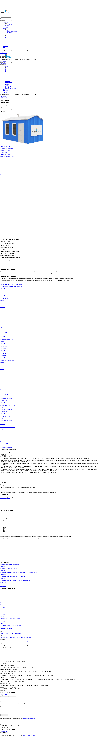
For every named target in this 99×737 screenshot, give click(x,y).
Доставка (7, 39)
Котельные (7, 30)
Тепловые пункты (8, 32)
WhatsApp (19, 688)
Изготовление (8, 38)
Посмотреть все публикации (6, 590)
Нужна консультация (47, 671)
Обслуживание (8, 42)
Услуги (4, 34)
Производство (5, 667)
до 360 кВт (4, 671)
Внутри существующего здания (19, 679)
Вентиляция (10, 675)
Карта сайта (19, 633)
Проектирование (8, 37)
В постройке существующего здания (34, 679)
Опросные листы (8, 24)
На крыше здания (47, 679)
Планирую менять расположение (58, 679)
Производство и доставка (14, 667)
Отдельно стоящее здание (7, 679)
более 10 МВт (39, 671)
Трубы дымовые (8, 33)
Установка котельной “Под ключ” (27, 667)
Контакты (5, 48)
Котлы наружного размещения (11, 31)
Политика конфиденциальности (6, 652)
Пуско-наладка (8, 41)
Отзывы (6, 26)
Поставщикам (5, 46)
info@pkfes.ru (3, 16)
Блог (4, 47)
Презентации (7, 25)
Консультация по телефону (7, 688)
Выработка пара (38, 675)
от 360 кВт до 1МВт (12, 671)
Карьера (6, 27)
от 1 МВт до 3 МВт (21, 671)
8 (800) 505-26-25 (3, 650)
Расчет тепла (7, 36)
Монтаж (6, 40)
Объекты (4, 45)
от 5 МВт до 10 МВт (30, 671)
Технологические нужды (48, 675)
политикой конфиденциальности (28, 699)
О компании (5, 22)
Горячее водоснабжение (19, 675)
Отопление (4, 675)
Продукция (5, 28)
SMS (15, 688)
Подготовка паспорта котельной (11, 88)
